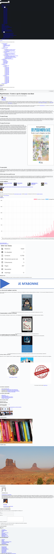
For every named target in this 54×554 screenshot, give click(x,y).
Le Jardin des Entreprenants (5, 542)
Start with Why (45, 102)
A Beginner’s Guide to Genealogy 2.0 (10, 54)
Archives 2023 (7, 68)
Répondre (10, 494)
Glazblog (3, 531)
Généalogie (4, 52)
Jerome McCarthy (42, 105)
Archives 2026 (7, 65)
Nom (1, 512)
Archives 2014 (7, 77)
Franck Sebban (5, 63)
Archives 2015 (7, 76)
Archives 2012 (7, 78)
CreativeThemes (14, 553)
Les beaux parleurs (4, 549)
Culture (3, 99)
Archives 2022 (7, 69)
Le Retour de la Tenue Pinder (11, 391)
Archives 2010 (7, 74)
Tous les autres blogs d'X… (5, 536)
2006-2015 (4, 75)
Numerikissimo (4, 543)
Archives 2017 (7, 73)
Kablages (1, 40)
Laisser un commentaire (3, 526)
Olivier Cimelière (4, 550)
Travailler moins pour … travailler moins (34, 183)
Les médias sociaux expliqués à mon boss (10, 57)
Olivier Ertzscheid (4, 551)
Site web (1, 515)
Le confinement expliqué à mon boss (8, 58)
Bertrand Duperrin (4, 546)
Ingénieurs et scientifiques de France (6, 541)
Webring (13, 377)
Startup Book (3, 535)
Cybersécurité (5, 48)
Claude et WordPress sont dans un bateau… (7, 396)
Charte (10, 377)
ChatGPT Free (45, 385)
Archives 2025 (7, 67)
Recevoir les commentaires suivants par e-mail (7, 524)
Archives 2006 (7, 82)
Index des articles (5, 47)
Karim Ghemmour (5, 61)
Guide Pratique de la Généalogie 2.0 (10, 53)
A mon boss (3, 539)
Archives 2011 (7, 79)
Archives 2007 (7, 81)
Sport (4, 99)
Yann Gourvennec (6, 195)
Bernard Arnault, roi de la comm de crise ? (12, 389)
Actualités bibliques (4, 530)
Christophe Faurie (4, 547)
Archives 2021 (7, 70)
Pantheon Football (4, 534)
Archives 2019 (7, 71)
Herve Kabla (3, 389)
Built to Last (51, 102)
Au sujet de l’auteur (4, 43)
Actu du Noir (3, 529)
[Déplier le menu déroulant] (4, 64)
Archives (3, 64)
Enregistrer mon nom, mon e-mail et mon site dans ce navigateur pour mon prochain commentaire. (14, 523)
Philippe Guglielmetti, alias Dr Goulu (7, 552)
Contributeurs (3, 59)
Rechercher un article (3, 89)
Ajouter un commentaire (3, 521)
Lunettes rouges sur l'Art (5, 532)
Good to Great (40, 102)
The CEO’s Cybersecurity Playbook (10, 50)
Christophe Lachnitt (4, 548)
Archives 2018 (7, 72)
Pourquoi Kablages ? (4, 83)
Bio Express (5, 44)
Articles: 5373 (2, 197)
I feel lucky (15, 377)
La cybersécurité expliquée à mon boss (10, 49)
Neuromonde (3, 533)
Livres (4, 46)
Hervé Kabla (5, 60)
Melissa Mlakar (5, 62)
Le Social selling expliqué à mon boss (10, 56)
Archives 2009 (7, 80)
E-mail (1, 513)
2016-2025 (4, 66)
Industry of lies (7, 388)
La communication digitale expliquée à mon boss (11, 55)
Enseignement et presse (6, 45)
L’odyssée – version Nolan (5, 398)
